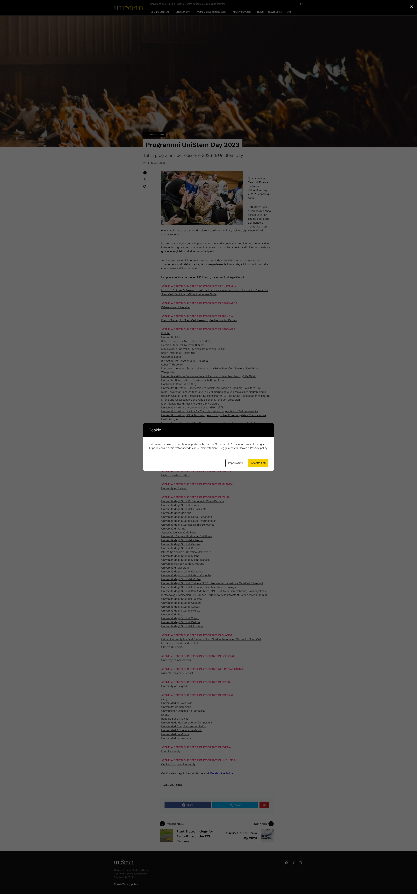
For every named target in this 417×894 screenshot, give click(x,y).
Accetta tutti (258, 463)
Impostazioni (236, 463)
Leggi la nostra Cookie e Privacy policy (243, 448)
